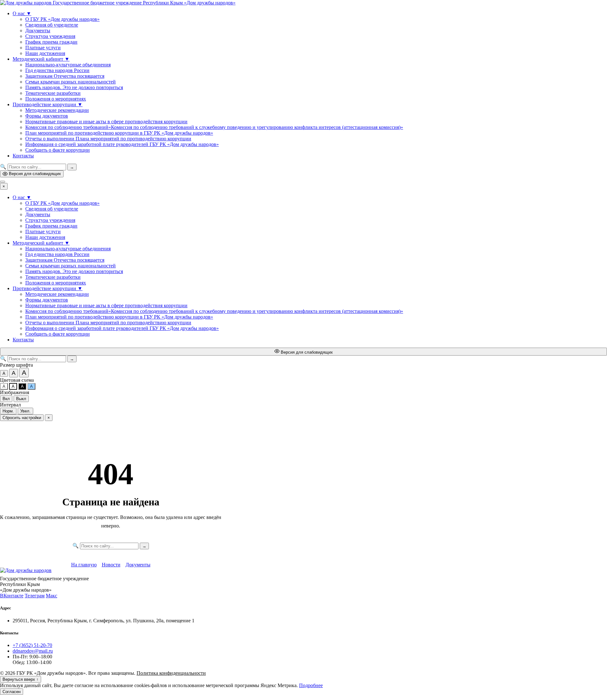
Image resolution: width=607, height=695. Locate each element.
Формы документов (46, 116)
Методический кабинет (41, 59)
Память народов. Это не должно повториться (74, 87)
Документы (37, 30)
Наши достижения (45, 53)
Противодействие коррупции (48, 104)
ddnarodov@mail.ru (33, 651)
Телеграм (35, 595)
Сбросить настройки (22, 417)
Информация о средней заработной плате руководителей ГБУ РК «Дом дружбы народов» (122, 144)
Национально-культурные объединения (68, 64)
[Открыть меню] (2, 182)
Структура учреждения (50, 36)
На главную (84, 564)
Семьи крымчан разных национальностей (70, 81)
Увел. (25, 411)
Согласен (12, 691)
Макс (51, 595)
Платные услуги (43, 47)
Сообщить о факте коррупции (57, 150)
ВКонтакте (11, 595)
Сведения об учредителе (51, 24)
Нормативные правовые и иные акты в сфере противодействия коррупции (106, 121)
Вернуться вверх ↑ (21, 679)
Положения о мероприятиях (55, 98)
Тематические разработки (53, 93)
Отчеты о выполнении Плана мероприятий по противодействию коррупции (108, 138)
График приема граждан (51, 42)
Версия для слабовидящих (35, 173)
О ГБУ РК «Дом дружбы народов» (62, 19)
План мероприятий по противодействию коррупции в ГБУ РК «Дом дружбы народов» (119, 133)
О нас (22, 13)
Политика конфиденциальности (171, 673)
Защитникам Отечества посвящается (64, 76)
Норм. (8, 411)
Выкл (21, 398)
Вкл (6, 398)
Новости (111, 564)
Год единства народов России (57, 70)
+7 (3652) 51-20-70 (32, 645)
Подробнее (311, 685)
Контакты (23, 155)
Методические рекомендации (57, 110)
